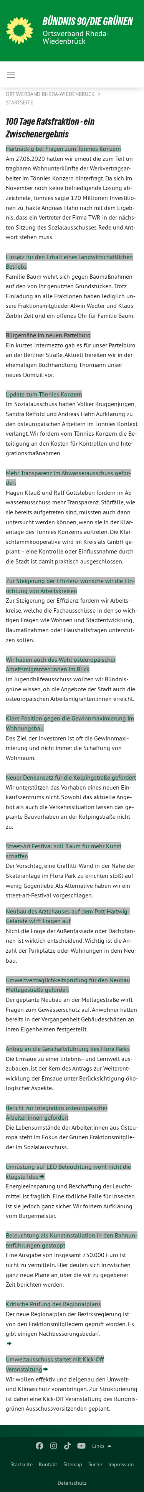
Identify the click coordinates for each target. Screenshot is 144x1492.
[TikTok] (67, 1446)
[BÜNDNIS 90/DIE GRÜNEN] (19, 31)
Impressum (121, 1464)
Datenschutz (72, 1482)
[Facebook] (40, 1446)
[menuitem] (21, 1464)
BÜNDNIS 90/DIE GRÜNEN (88, 21)
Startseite (21, 1464)
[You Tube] (81, 1446)
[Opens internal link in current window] (9, 1343)
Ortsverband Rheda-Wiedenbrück (51, 94)
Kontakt (48, 1464)
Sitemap (72, 1464)
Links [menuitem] (98, 1445)
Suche (95, 1464)
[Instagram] (53, 1446)
